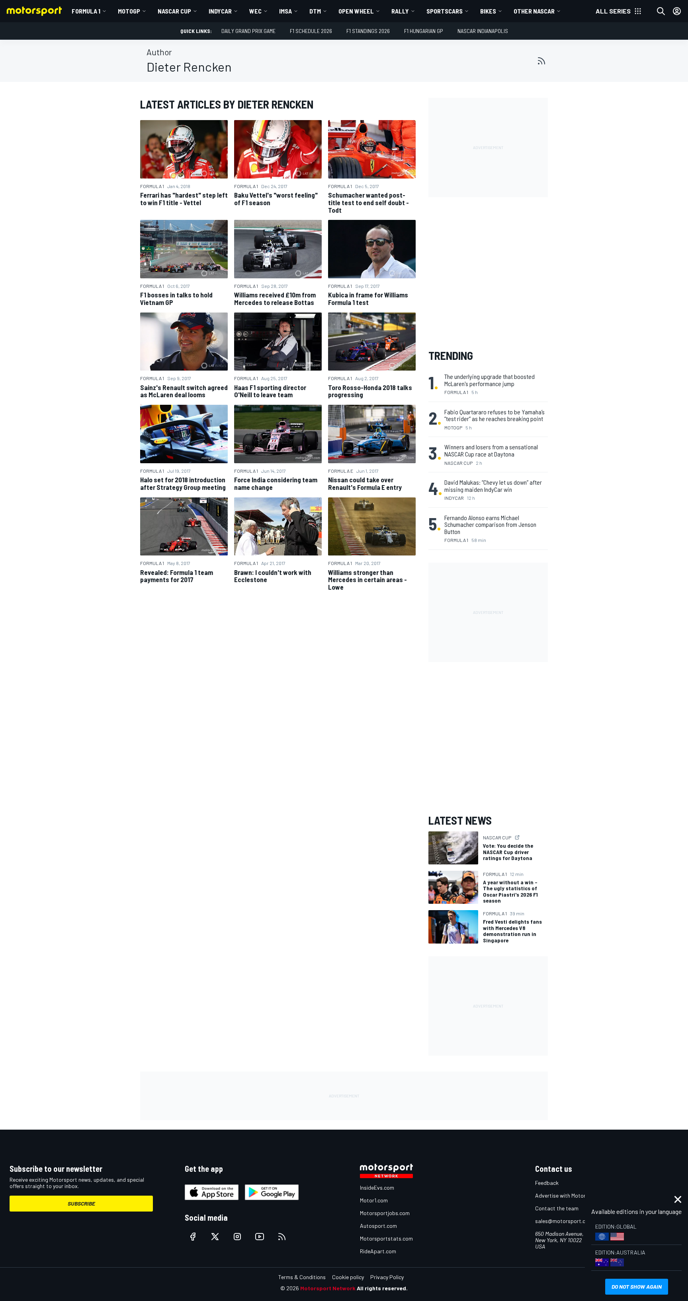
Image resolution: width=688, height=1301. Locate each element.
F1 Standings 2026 (368, 30)
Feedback (547, 1182)
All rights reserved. (382, 1288)
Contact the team (557, 1208)
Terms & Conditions (302, 1277)
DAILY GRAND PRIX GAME (248, 30)
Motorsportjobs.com (385, 1213)
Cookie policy (348, 1277)
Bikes (488, 11)
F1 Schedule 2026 (311, 30)
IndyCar (220, 11)
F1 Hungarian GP (423, 30)
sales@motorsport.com (564, 1221)
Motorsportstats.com (386, 1238)
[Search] (661, 11)
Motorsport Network (328, 1288)
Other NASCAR (534, 11)
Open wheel (356, 11)
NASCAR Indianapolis (482, 30)
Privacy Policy (387, 1277)
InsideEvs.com (377, 1187)
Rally (400, 11)
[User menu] (677, 11)
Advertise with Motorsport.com (573, 1195)
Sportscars (444, 11)
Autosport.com (378, 1225)
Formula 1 (86, 11)
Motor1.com (374, 1200)
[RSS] (541, 60)
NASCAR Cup (174, 11)
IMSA (285, 11)
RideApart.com (378, 1251)
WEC (255, 11)
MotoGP (129, 11)
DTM (315, 11)
